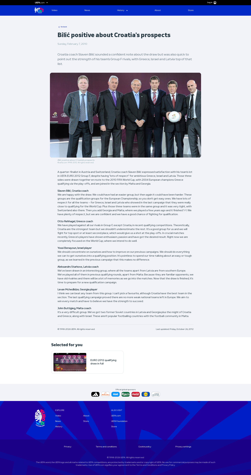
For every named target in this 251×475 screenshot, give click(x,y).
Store (86, 421)
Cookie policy (144, 447)
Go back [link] (64, 27)
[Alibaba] (105, 394)
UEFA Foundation (119, 421)
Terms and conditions (106, 447)
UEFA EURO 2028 (39, 10)
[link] (54, 10)
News (58, 421)
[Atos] (115, 394)
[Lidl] (145, 394)
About (86, 416)
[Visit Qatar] (156, 394)
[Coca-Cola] (135, 394)
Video (58, 416)
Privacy (67, 447)
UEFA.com (116, 416)
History (58, 427)
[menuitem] (65, 10)
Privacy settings (183, 447)
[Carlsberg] (125, 394)
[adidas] (95, 394)
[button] (122, 10)
